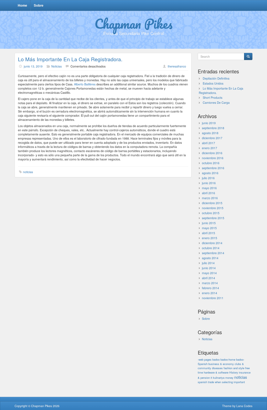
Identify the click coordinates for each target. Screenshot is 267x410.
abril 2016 (208, 193)
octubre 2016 (210, 163)
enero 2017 (209, 148)
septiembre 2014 (213, 253)
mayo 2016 (209, 188)
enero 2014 (209, 293)
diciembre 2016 (212, 153)
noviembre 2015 (212, 208)
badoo (216, 359)
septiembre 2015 (213, 218)
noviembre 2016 (212, 158)
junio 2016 (209, 183)
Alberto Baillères (85, 84)
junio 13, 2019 (33, 66)
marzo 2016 (210, 198)
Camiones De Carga (216, 102)
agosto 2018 (210, 133)
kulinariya (218, 378)
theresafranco (177, 66)
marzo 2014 (210, 283)
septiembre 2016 (213, 168)
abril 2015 (208, 233)
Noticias (56, 66)
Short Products (212, 97)
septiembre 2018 (213, 128)
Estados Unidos (213, 83)
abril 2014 (208, 278)
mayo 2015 (209, 228)
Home (22, 5)
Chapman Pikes (133, 23)
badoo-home (227, 359)
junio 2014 (209, 268)
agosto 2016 (210, 173)
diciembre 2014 (212, 243)
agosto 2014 (210, 258)
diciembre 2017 (212, 138)
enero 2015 (209, 238)
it (211, 378)
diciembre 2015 (212, 203)
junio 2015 (209, 223)
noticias (28, 172)
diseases (217, 368)
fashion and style (234, 368)
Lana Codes (244, 406)
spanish (202, 382)
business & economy (221, 364)
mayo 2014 (209, 273)
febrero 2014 (210, 288)
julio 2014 (208, 263)
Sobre (38, 5)
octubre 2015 (210, 213)
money (229, 378)
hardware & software (216, 372)
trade (211, 382)
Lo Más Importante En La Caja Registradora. (70, 59)
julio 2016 (208, 178)
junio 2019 (209, 123)
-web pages (205, 359)
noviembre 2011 (212, 298)
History (233, 372)
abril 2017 (208, 143)
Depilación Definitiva (216, 78)
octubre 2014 (210, 248)
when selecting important (230, 382)
